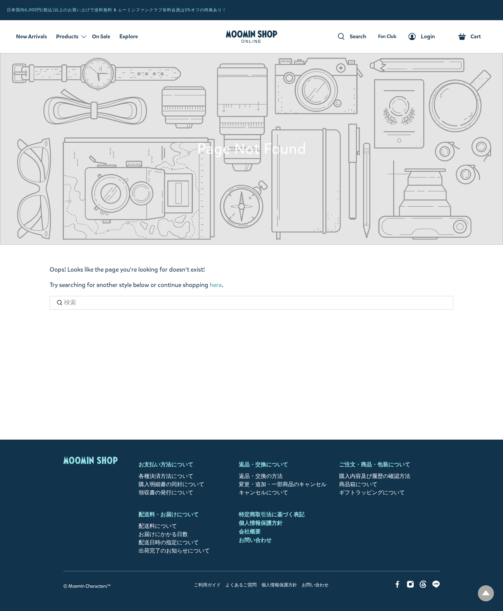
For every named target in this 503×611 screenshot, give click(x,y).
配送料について (158, 526)
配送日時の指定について (169, 542)
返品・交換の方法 (261, 476)
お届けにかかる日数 (163, 534)
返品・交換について (263, 464)
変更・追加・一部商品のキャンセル (282, 484)
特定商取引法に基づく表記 (272, 514)
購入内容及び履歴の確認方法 (374, 476)
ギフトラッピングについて (372, 492)
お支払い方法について (166, 464)
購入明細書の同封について (171, 484)
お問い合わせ (255, 540)
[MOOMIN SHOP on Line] (436, 585)
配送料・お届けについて (169, 514)
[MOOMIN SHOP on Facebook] (397, 585)
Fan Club (490, 10)
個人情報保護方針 (261, 522)
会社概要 (250, 531)
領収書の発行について (166, 492)
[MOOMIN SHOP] (251, 36)
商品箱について (358, 484)
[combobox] (251, 303)
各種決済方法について (166, 476)
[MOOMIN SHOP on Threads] (423, 585)
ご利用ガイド (207, 585)
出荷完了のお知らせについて (174, 550)
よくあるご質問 (241, 585)
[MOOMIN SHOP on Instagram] (410, 585)
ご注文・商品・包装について (374, 464)
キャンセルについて (263, 492)
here (216, 285)
